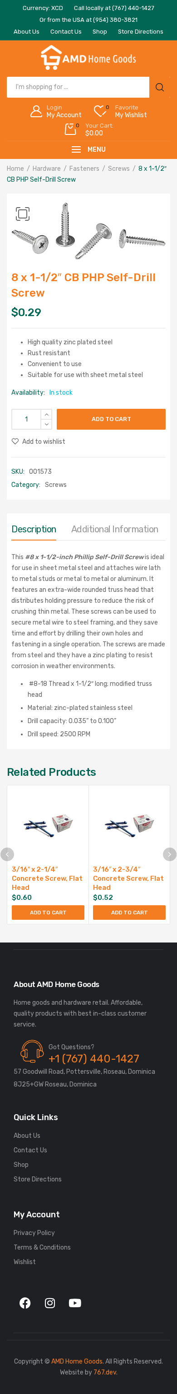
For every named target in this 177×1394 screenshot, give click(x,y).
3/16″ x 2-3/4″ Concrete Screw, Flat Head (128, 878)
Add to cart (111, 419)
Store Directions (38, 1179)
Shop (21, 1165)
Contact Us (30, 1150)
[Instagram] (50, 1303)
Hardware (47, 169)
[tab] (33, 531)
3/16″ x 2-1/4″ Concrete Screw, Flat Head (47, 878)
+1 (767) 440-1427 (94, 1058)
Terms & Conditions (42, 1247)
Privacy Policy (34, 1233)
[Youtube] (75, 1303)
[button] (23, 214)
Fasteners (84, 169)
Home (15, 169)
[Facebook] (25, 1303)
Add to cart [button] (48, 912)
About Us (27, 1136)
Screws (119, 169)
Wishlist (25, 1262)
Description (33, 529)
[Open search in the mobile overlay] (88, 87)
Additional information (114, 529)
